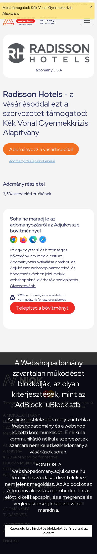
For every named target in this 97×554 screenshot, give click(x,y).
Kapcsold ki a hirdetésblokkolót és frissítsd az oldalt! (48, 530)
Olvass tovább (23, 285)
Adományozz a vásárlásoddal (41, 149)
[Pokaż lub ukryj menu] (87, 20)
